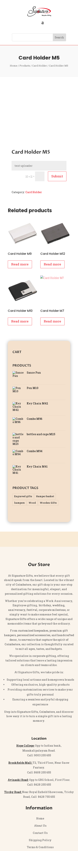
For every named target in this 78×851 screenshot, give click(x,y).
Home (13, 65)
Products (25, 65)
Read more (20, 264)
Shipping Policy (40, 840)
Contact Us (40, 833)
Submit (57, 176)
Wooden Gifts (48, 502)
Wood (32, 502)
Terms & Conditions (40, 847)
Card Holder (39, 65)
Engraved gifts (23, 496)
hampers (19, 502)
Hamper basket (45, 496)
